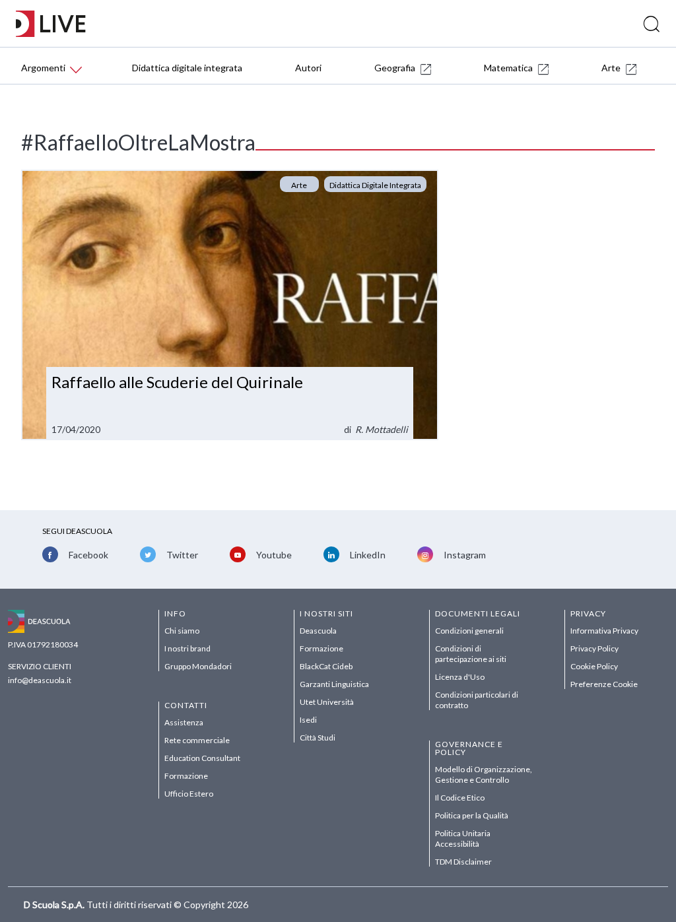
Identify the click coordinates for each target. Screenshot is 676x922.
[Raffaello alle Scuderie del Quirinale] (229, 305)
